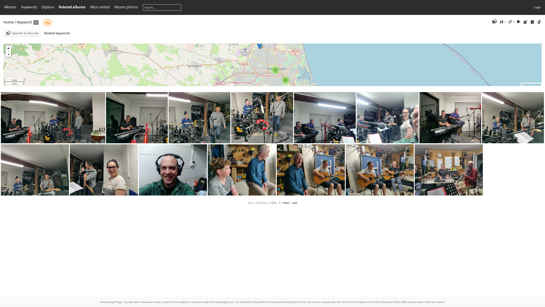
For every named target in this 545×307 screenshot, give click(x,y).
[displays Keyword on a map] (539, 22)
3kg (47, 22)
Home (8, 22)
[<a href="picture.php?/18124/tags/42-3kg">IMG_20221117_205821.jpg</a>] (199, 117)
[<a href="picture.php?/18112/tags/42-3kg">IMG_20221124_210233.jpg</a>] (449, 169)
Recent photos (126, 7)
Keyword (24, 22)
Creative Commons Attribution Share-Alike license (386, 302)
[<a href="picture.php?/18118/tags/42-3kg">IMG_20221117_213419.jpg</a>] (35, 169)
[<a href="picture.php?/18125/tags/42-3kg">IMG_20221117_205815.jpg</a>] (137, 117)
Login (537, 7)
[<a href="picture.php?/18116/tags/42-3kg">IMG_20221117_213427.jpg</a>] (173, 169)
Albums (10, 7)
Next (286, 203)
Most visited (100, 7)
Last (294, 203)
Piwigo (118, 302)
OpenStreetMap (532, 84)
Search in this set (25, 33)
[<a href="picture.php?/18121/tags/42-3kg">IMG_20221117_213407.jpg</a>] (388, 117)
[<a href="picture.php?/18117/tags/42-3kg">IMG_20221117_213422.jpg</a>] (104, 169)
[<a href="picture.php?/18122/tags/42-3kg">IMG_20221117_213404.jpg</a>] (325, 117)
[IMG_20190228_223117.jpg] (259, 45)
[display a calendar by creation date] (532, 22)
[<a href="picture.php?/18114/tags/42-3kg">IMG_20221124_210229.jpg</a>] (311, 169)
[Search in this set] (494, 21)
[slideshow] (518, 22)
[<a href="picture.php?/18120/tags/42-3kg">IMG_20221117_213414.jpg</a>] (450, 117)
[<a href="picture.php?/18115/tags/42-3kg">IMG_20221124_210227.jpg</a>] (242, 169)
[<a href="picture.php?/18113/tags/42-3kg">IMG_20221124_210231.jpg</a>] (380, 169)
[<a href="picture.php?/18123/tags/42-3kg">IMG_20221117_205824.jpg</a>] (262, 117)
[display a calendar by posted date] (525, 22)
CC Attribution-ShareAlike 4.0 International (260, 302)
